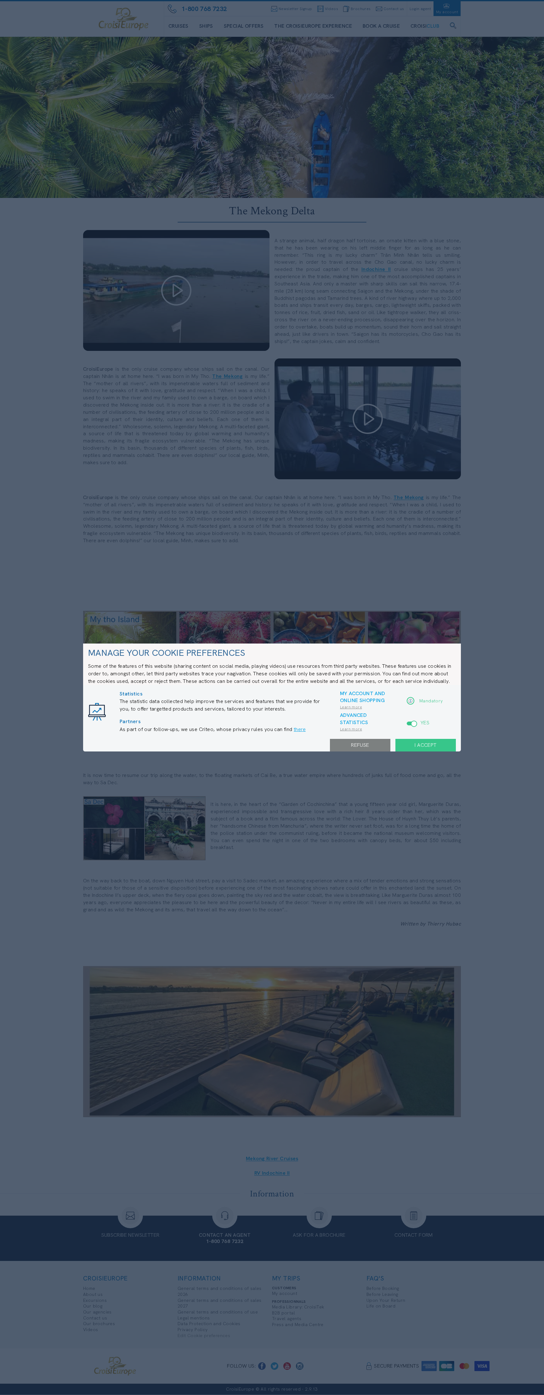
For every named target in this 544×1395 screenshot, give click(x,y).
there (300, 729)
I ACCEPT (425, 745)
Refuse (360, 745)
